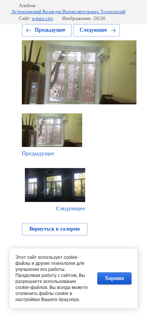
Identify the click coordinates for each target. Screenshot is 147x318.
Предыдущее (50, 30)
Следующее (93, 30)
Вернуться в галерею (54, 229)
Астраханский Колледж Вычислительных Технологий (68, 11)
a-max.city (43, 18)
